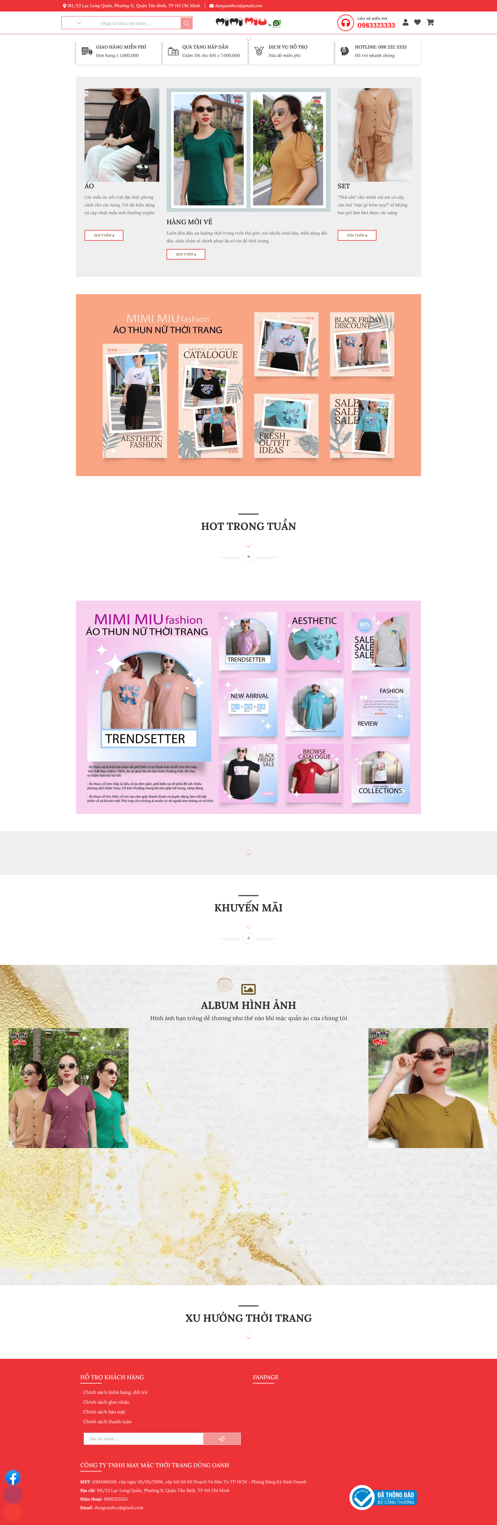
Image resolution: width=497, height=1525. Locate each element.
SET (344, 186)
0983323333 (376, 25)
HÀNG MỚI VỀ (189, 222)
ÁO (89, 186)
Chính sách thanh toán (107, 1421)
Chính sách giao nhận (106, 1402)
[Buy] (248, 556)
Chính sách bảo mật (104, 1412)
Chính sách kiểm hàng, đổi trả (115, 1392)
